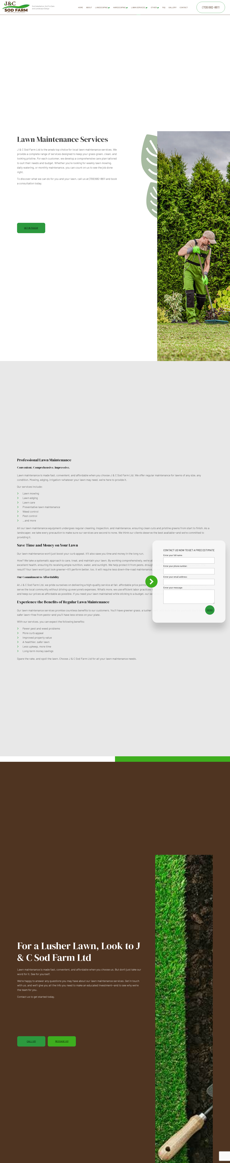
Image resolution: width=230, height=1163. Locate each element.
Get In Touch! (31, 228)
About (89, 7)
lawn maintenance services (107, 981)
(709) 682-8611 (211, 7)
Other (154, 7)
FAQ (163, 7)
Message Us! (62, 1041)
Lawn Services (138, 7)
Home (80, 7)
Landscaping (101, 7)
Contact (184, 7)
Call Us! (31, 1041)
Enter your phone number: (175, 566)
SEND (210, 610)
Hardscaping (119, 7)
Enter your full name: (173, 555)
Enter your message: (173, 587)
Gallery (172, 7)
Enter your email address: (175, 577)
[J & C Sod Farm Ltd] (16, 6)
